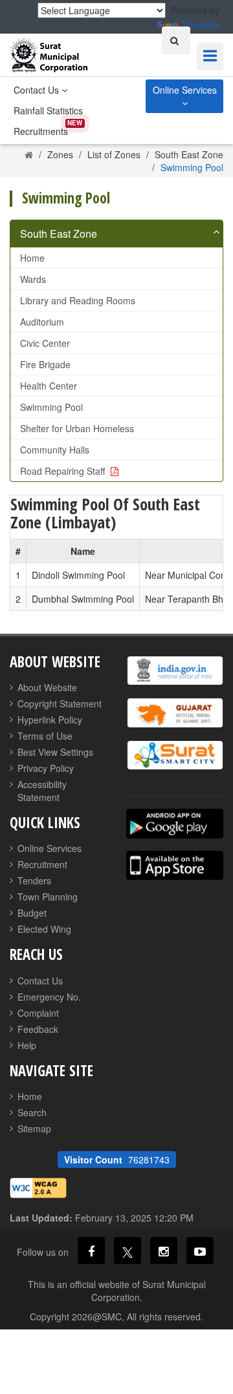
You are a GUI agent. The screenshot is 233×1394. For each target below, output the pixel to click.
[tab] (116, 234)
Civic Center (45, 343)
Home (32, 257)
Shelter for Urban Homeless (77, 428)
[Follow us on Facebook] (91, 1250)
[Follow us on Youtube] (200, 1250)
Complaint (38, 1012)
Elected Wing (44, 928)
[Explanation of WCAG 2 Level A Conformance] (38, 1186)
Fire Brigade (45, 364)
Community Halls (54, 449)
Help (26, 1045)
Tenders (34, 880)
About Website (47, 687)
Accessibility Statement (42, 791)
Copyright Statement (59, 703)
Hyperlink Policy (49, 719)
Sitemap (34, 1128)
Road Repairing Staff (63, 470)
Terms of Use (44, 735)
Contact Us (37, 89)
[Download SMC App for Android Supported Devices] (174, 823)
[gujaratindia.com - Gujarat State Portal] (174, 713)
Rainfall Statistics (48, 110)
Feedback (37, 1029)
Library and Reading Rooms (77, 300)
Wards (33, 279)
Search (32, 1112)
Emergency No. (49, 996)
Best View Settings (55, 751)
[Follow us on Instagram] (163, 1250)
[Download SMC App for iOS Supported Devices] (174, 865)
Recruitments (41, 131)
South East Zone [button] (58, 233)
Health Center (48, 385)
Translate (200, 24)
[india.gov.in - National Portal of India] (174, 671)
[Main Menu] (210, 56)
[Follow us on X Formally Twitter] (127, 1250)
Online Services (185, 89)
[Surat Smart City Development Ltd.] (174, 755)
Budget (32, 912)
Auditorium (42, 321)
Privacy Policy (45, 768)
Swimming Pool (51, 407)
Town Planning (47, 896)
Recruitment (42, 864)
